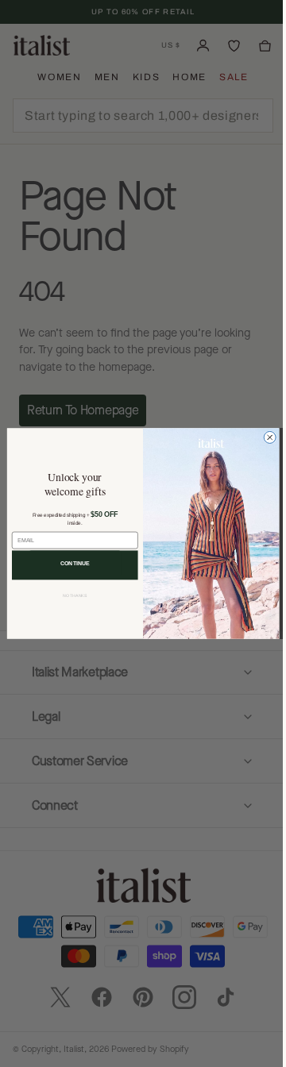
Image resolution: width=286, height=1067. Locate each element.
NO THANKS (69, 595)
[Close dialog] (264, 437)
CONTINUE (69, 563)
